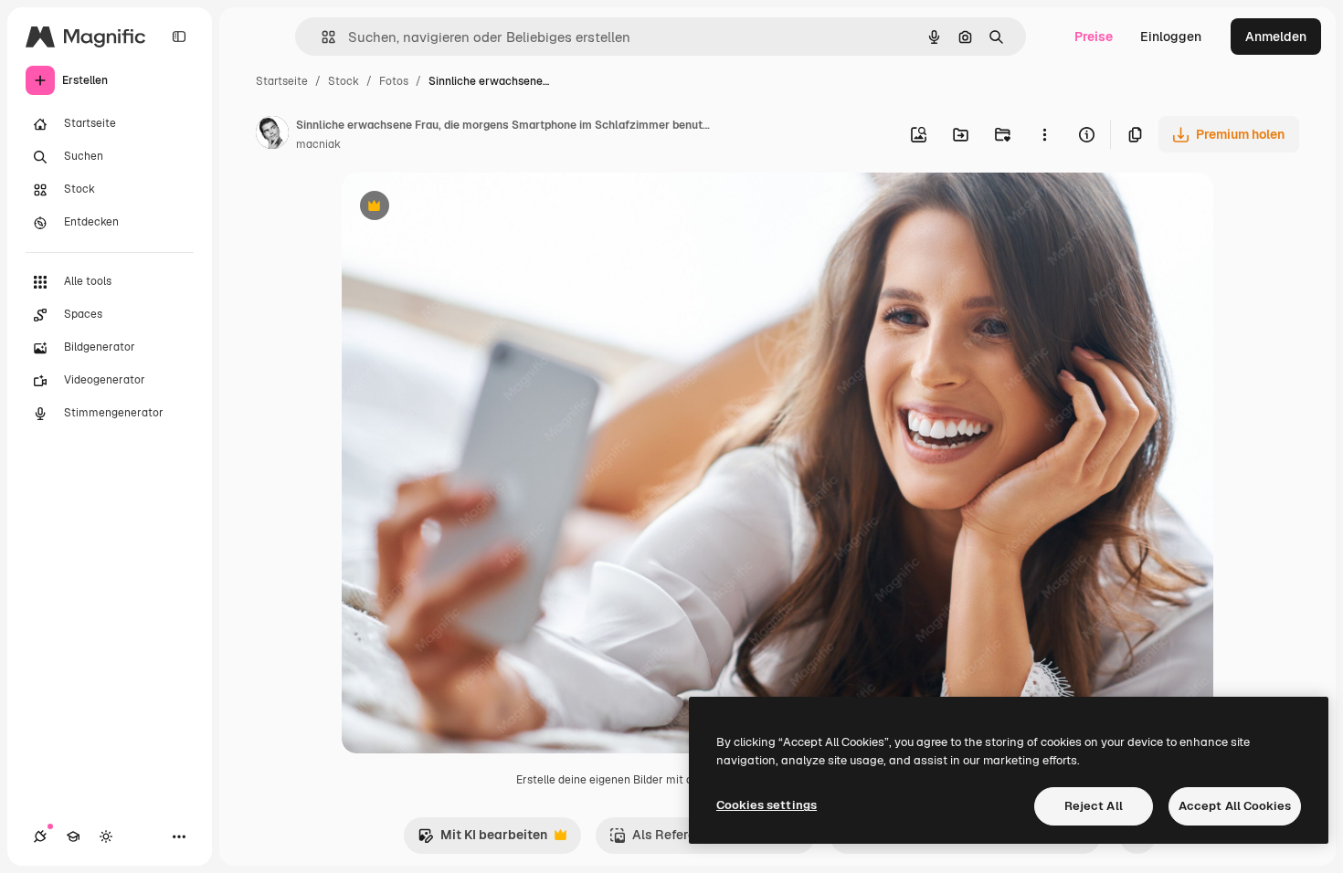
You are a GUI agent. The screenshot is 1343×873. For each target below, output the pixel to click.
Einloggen (1170, 36)
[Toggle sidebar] (179, 36)
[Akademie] (73, 836)
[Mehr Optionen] (1044, 134)
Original (458, 207)
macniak (318, 144)
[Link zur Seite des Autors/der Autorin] (272, 135)
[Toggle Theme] (106, 836)
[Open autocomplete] (321, 37)
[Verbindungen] (40, 836)
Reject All (1093, 806)
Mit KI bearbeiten (482, 839)
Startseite (282, 81)
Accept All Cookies (1235, 806)
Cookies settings (766, 805)
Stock (343, 81)
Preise (1093, 36)
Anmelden (1275, 36)
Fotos (393, 81)
